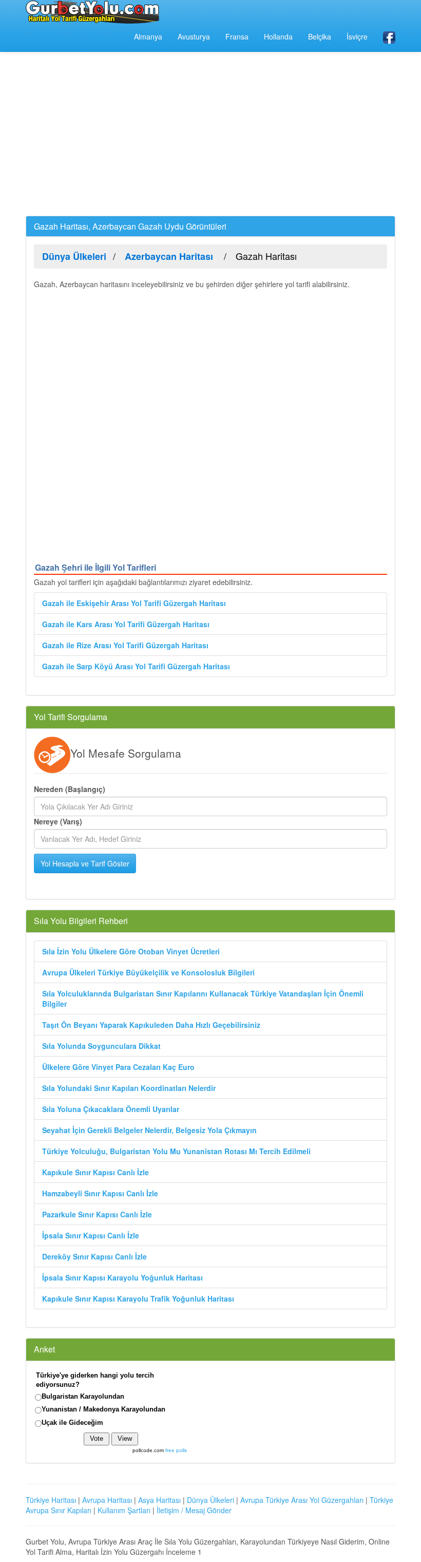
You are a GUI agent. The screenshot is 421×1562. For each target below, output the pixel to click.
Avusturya (194, 36)
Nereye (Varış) (58, 821)
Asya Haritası (159, 1500)
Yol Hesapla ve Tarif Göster (85, 863)
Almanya (148, 36)
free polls (176, 1450)
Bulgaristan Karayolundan (83, 1396)
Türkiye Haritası (51, 1500)
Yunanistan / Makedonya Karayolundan (103, 1409)
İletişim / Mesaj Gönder (194, 1510)
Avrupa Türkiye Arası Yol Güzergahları (301, 1500)
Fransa (236, 36)
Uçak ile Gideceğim (72, 1422)
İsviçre (357, 36)
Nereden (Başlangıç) (69, 789)
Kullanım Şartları (124, 1510)
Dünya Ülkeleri (210, 1500)
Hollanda (278, 36)
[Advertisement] (210, 133)
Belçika (319, 36)
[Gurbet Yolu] (92, 12)
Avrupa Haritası (107, 1500)
